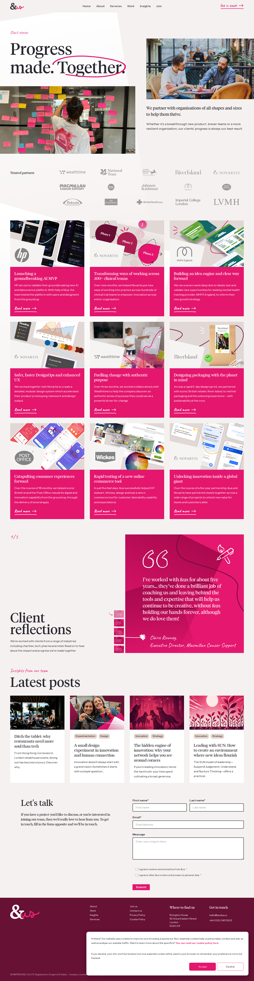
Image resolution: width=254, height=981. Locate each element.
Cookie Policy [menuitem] (137, 919)
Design (104, 736)
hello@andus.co (218, 915)
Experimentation (85, 736)
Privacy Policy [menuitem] (137, 915)
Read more (22, 308)
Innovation (142, 736)
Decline (230, 966)
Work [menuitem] (93, 910)
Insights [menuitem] (94, 915)
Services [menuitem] (95, 919)
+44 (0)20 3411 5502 (220, 920)
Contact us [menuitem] (136, 910)
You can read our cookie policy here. (197, 943)
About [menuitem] (93, 906)
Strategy (158, 736)
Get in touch (228, 5)
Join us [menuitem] (133, 906)
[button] (119, 614)
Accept (202, 966)
